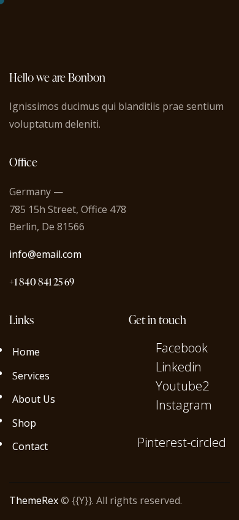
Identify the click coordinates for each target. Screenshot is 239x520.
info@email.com (45, 254)
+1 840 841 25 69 (41, 282)
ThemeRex (33, 500)
